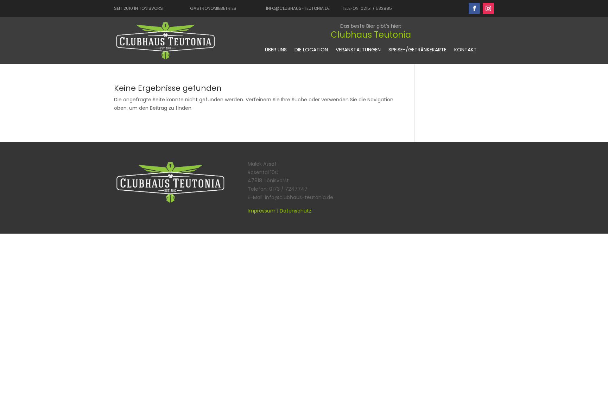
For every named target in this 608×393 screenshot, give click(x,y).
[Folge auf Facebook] (474, 8)
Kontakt (465, 50)
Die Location (311, 50)
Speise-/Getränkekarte (417, 50)
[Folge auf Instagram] (488, 8)
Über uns (276, 50)
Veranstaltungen (358, 50)
